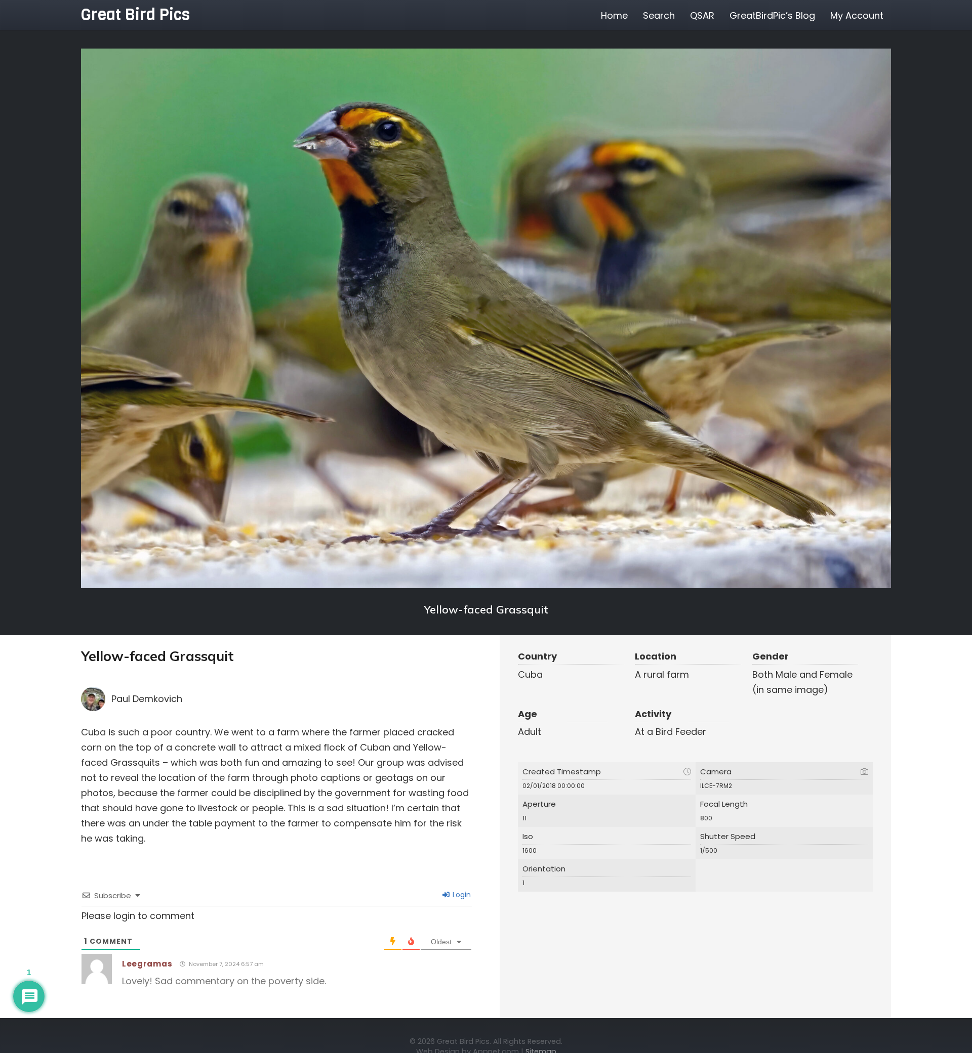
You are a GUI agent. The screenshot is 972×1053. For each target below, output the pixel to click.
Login (461, 895)
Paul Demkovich (146, 698)
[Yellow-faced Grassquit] (486, 318)
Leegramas (147, 963)
